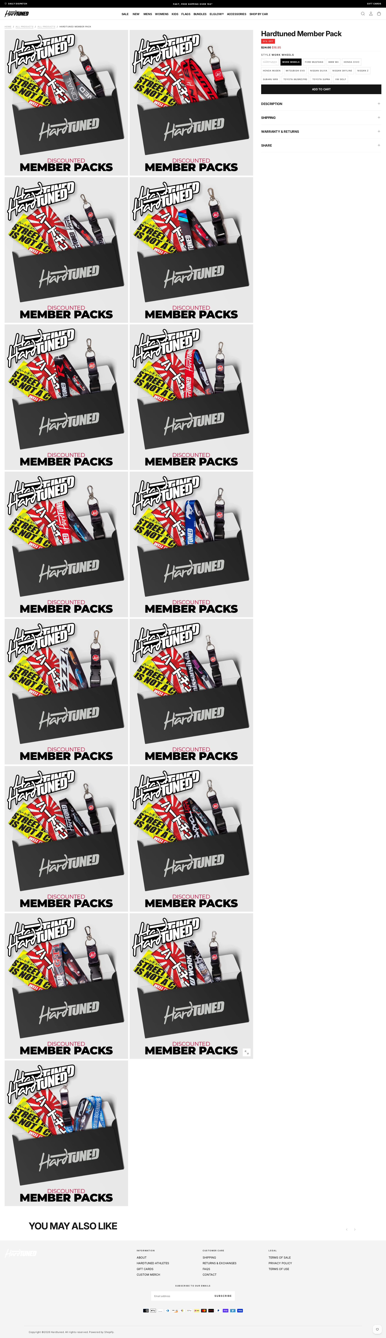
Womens (161, 14)
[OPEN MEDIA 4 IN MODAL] (121, 463)
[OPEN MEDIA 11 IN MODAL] (246, 905)
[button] (362, 13)
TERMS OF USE (279, 1269)
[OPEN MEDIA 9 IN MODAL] (246, 758)
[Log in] (371, 13)
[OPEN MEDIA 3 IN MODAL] (246, 316)
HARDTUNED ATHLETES (153, 1263)
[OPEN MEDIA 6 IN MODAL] (121, 610)
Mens (148, 14)
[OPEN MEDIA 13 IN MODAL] (246, 1052)
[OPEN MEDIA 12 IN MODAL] (121, 1052)
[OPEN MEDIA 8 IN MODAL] (121, 758)
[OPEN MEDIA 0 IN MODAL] (121, 169)
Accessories (236, 14)
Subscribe (223, 1295)
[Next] (354, 1229)
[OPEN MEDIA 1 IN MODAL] (246, 169)
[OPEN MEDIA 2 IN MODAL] (121, 316)
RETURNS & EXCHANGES (219, 1263)
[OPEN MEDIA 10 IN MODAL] (121, 905)
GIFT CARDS (145, 1269)
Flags (185, 14)
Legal (273, 1250)
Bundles (200, 14)
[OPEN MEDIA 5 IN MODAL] (246, 463)
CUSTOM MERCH (148, 1274)
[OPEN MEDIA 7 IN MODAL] (246, 610)
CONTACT (210, 1274)
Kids (175, 14)
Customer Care (213, 1250)
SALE (125, 14)
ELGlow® (217, 14)
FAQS (206, 1269)
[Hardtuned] (21, 1253)
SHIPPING (209, 1257)
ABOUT (142, 1257)
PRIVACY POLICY (280, 1263)
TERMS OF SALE (280, 1257)
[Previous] (346, 1229)
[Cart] (379, 13)
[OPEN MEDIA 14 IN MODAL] (121, 1199)
